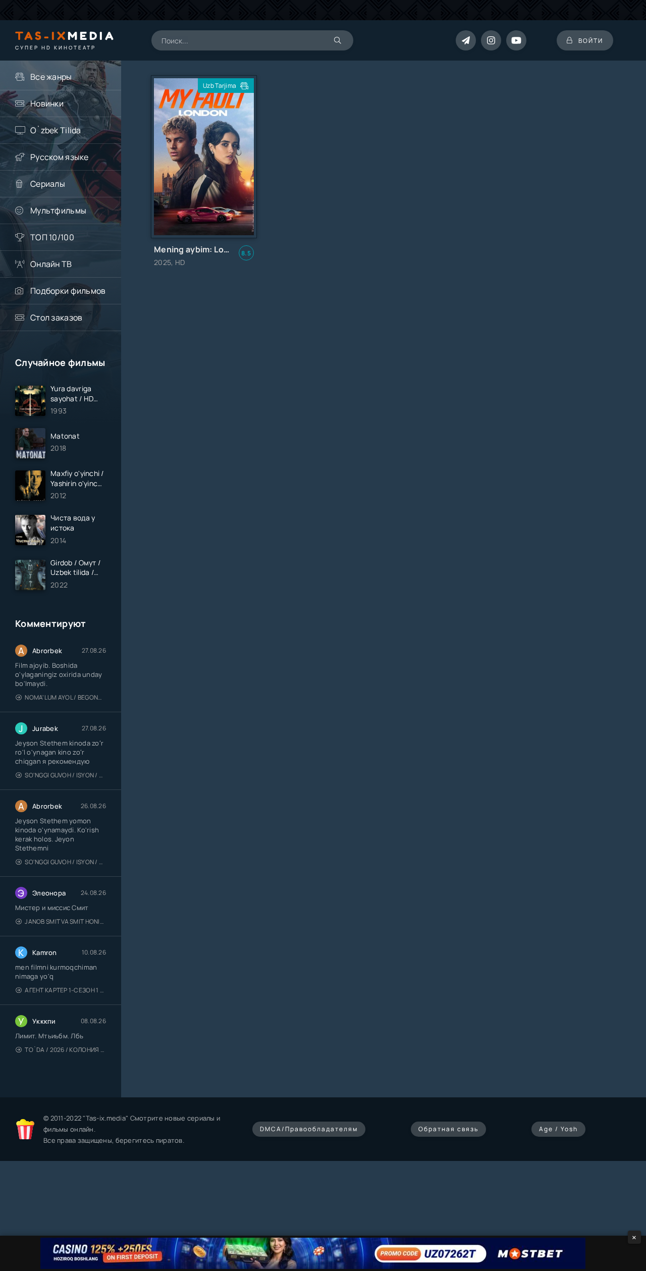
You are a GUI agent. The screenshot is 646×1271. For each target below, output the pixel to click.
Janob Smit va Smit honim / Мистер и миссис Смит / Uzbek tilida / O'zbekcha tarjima (65, 921)
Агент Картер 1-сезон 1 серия (65, 990)
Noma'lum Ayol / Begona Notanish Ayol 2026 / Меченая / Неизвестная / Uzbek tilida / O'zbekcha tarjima (65, 697)
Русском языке (59, 157)
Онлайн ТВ (51, 264)
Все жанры (51, 76)
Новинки (47, 103)
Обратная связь (448, 1129)
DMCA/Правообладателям (309, 1129)
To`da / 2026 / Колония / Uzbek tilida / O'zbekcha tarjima (65, 1049)
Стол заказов (56, 317)
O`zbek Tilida (55, 130)
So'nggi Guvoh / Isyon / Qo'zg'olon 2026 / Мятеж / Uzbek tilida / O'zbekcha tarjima (65, 775)
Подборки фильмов (67, 290)
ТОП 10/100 (52, 237)
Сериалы (47, 183)
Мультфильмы (58, 210)
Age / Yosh (558, 1129)
